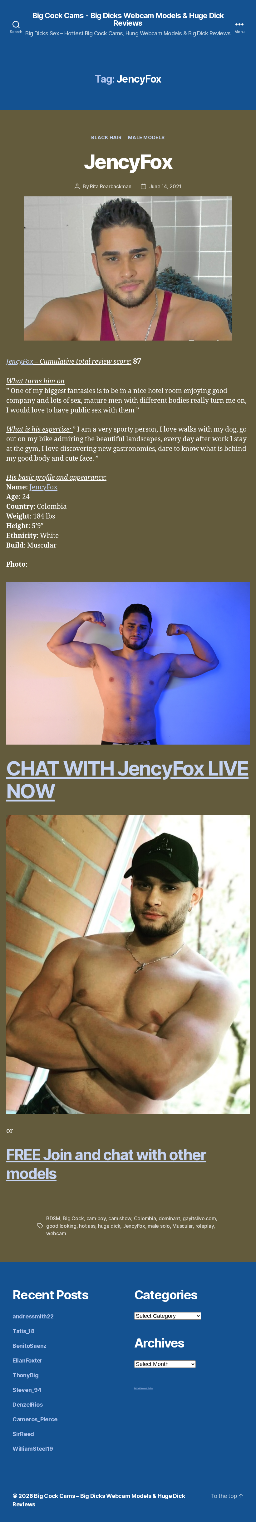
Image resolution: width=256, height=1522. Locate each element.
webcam (56, 1233)
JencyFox (128, 161)
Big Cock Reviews (140, 1388)
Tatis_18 (23, 1331)
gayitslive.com (199, 1218)
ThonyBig (25, 1375)
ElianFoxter (27, 1360)
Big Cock (73, 1218)
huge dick (109, 1226)
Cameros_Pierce (34, 1419)
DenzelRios (27, 1404)
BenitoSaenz (29, 1345)
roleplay (204, 1226)
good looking (61, 1226)
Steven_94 (27, 1390)
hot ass (87, 1226)
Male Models (146, 137)
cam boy (96, 1218)
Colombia (145, 1218)
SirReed (23, 1434)
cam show (119, 1218)
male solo (159, 1226)
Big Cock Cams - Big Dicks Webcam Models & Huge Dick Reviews (128, 19)
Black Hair (106, 137)
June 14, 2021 (165, 186)
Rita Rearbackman (110, 186)
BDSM (53, 1218)
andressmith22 (33, 1316)
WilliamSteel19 (32, 1448)
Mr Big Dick (149, 1388)
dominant (169, 1218)
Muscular (182, 1226)
